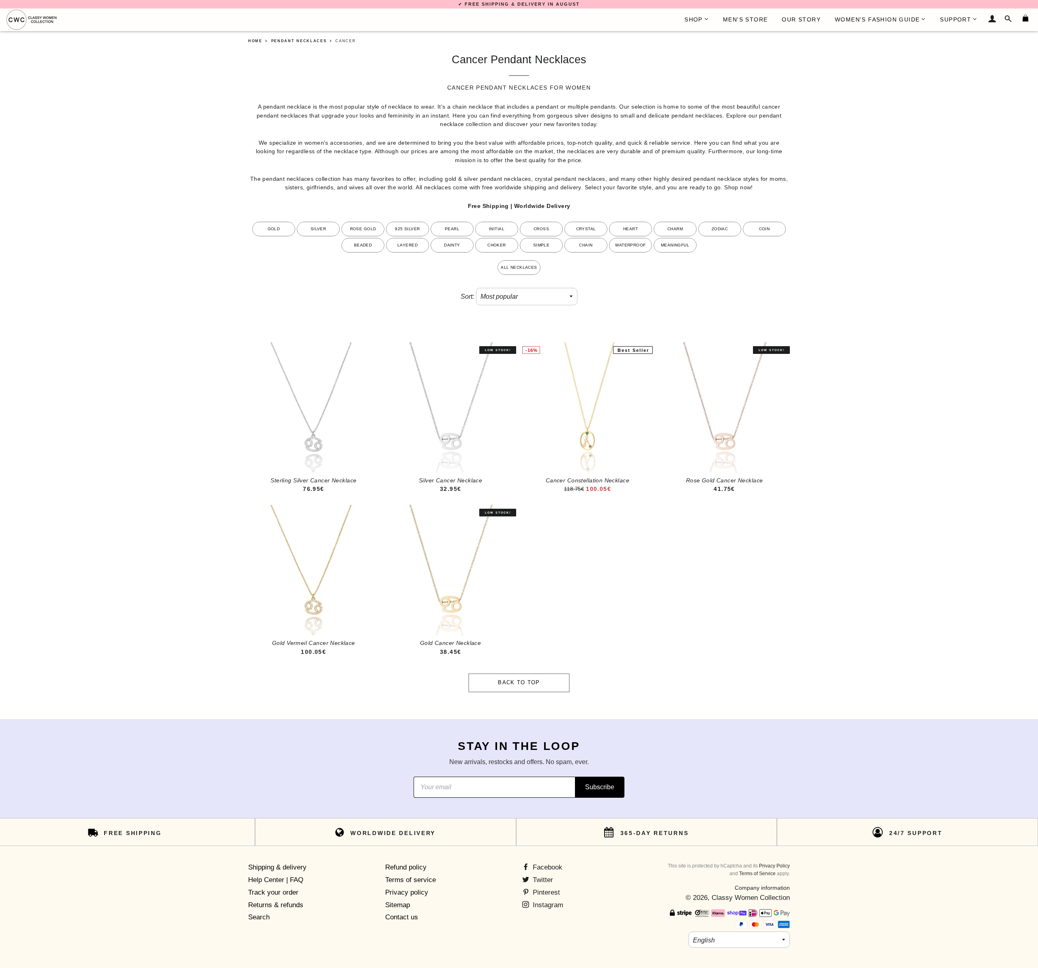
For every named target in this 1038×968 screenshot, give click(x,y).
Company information (762, 887)
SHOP (693, 19)
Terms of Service (757, 873)
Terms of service (410, 880)
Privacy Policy (774, 866)
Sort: (467, 296)
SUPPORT (955, 19)
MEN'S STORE (745, 19)
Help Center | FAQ (275, 880)
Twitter (542, 880)
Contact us (401, 917)
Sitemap (397, 905)
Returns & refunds (275, 905)
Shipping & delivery (277, 867)
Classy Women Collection (751, 898)
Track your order (273, 892)
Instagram (547, 905)
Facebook (546, 867)
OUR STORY (801, 19)
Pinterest (545, 892)
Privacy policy (406, 892)
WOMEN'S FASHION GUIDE (877, 19)
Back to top (519, 682)
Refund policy (406, 867)
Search (259, 917)
